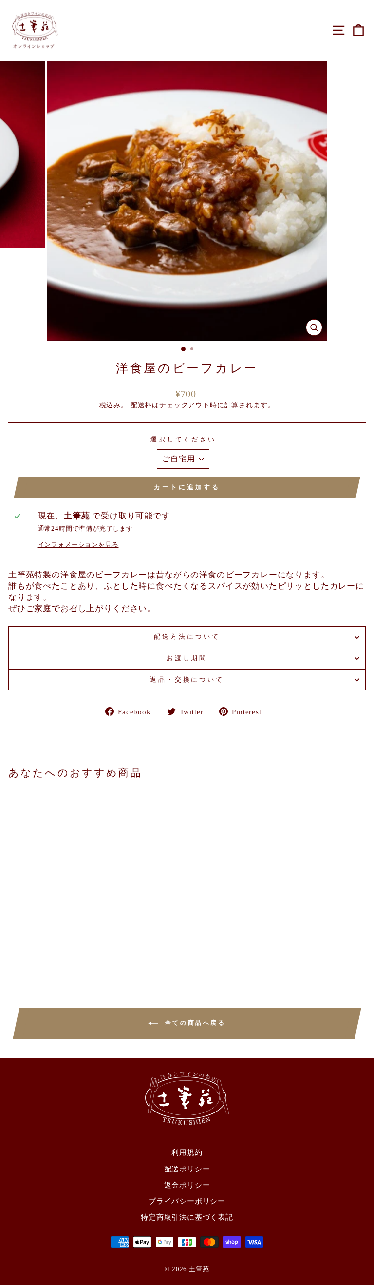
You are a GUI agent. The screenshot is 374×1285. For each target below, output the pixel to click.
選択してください (183, 439)
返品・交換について (187, 679)
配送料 (141, 405)
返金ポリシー (187, 1185)
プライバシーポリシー (187, 1201)
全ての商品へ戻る (193, 1022)
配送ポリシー (187, 1169)
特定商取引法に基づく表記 (187, 1217)
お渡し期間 (187, 658)
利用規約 (186, 1152)
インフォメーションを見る (78, 544)
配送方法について (187, 636)
